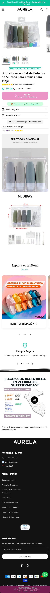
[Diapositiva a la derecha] (30, 334)
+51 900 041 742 (11, 458)
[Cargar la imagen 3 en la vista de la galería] (25, 60)
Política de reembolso (10, 507)
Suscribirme (25, 556)
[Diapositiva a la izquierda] (19, 334)
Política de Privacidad (10, 512)
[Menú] (3, 9)
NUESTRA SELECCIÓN (22, 323)
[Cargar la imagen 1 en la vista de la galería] (6, 60)
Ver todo (25, 270)
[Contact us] (45, 574)
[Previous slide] (17, 364)
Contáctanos (6, 498)
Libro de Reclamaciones (11, 517)
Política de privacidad (40, 585)
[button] (41, 9)
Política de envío (34, 589)
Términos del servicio (10, 503)
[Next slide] (32, 364)
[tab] (22, 364)
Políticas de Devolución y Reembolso (11, 491)
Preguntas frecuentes (10, 485)
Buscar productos (8, 480)
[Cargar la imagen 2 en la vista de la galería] (16, 60)
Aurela (11, 585)
